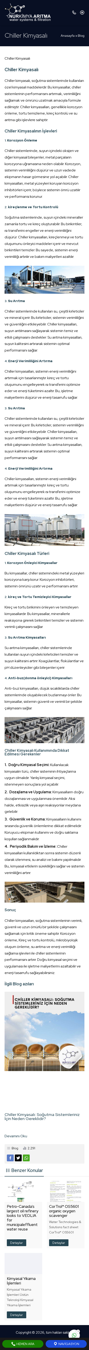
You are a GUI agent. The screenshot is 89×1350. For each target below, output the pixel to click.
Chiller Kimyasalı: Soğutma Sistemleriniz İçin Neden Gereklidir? (42, 1116)
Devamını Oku (16, 1136)
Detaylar (16, 1243)
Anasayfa (68, 36)
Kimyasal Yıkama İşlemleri (21, 1281)
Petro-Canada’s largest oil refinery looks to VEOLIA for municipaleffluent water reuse (22, 1218)
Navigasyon (68, 1344)
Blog (81, 36)
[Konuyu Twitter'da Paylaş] (18, 1158)
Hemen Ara (25, 1344)
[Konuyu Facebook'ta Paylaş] (10, 1158)
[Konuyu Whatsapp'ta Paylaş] (26, 1158)
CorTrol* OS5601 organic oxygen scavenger (64, 1211)
